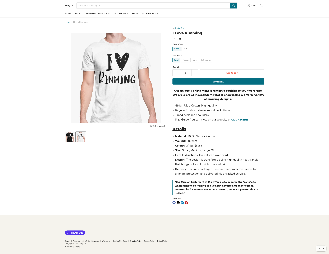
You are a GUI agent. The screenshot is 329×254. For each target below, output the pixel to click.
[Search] (233, 5)
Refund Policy (162, 241)
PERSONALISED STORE (97, 13)
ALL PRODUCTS (150, 13)
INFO (134, 13)
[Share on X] (178, 202)
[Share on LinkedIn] (182, 202)
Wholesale (106, 241)
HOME (68, 13)
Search (67, 241)
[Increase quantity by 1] (195, 72)
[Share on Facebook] (174, 202)
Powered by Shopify (72, 246)
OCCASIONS (120, 13)
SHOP (78, 13)
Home (67, 22)
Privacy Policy (149, 241)
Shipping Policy (135, 241)
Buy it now (218, 81)
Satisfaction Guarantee (91, 241)
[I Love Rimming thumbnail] (70, 137)
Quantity (176, 67)
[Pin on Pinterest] (186, 202)
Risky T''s (179, 28)
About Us (76, 241)
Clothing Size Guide (120, 241)
